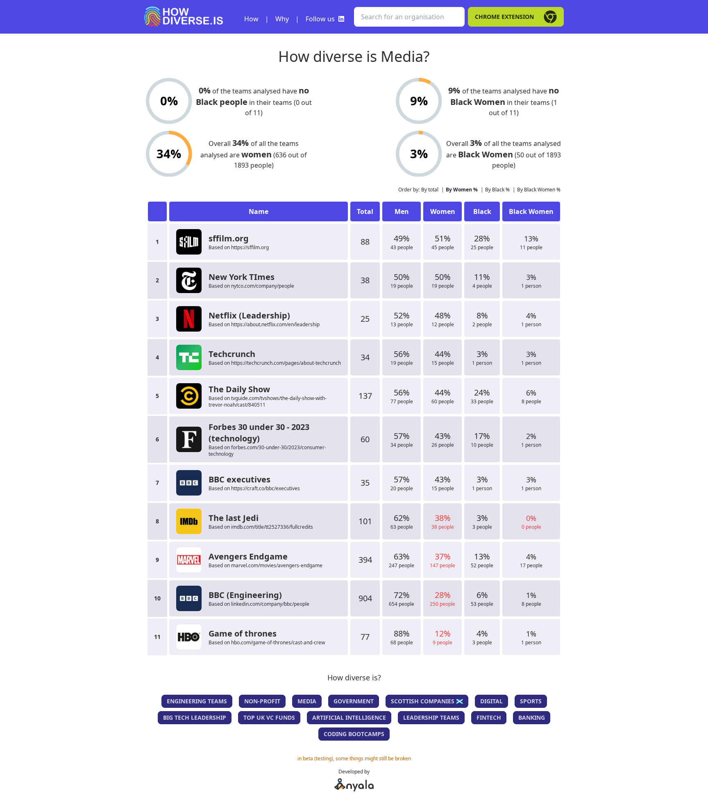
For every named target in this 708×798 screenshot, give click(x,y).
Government (354, 701)
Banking (531, 717)
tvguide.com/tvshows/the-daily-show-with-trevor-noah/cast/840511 (268, 401)
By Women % (462, 189)
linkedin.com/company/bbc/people (270, 603)
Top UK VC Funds (269, 717)
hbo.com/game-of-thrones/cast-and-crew (278, 642)
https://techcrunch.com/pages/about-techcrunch (286, 362)
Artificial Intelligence (349, 717)
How (251, 18)
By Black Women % (538, 189)
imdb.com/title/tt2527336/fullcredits (272, 526)
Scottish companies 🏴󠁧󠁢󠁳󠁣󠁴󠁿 (427, 701)
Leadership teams (431, 717)
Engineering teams (197, 701)
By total (429, 189)
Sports (531, 701)
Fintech (489, 717)
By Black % (497, 189)
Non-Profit (262, 701)
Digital (491, 701)
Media (306, 701)
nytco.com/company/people (262, 285)
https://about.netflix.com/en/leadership (275, 324)
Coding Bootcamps (354, 734)
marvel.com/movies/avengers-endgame (276, 565)
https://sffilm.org (250, 247)
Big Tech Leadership (194, 717)
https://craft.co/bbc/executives (265, 488)
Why (282, 18)
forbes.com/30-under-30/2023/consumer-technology (267, 450)
